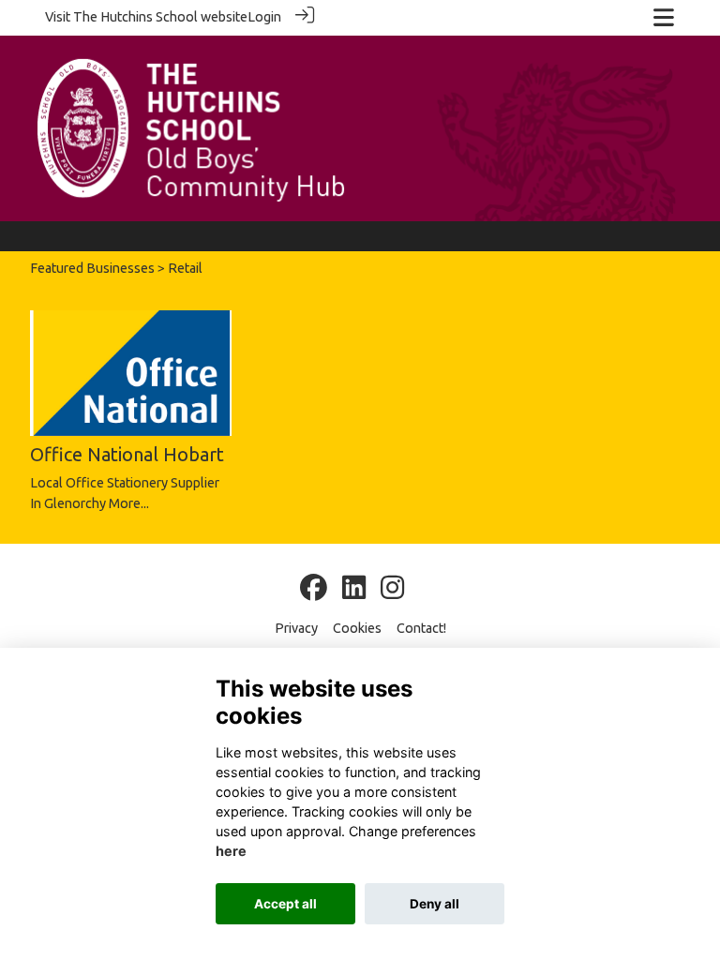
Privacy (296, 628)
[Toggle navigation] (663, 17)
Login (264, 16)
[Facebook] (313, 589)
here (231, 851)
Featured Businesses (92, 268)
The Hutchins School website (160, 16)
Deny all (434, 903)
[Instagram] (392, 589)
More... (129, 503)
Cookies (357, 628)
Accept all (285, 903)
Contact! (421, 628)
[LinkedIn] (354, 589)
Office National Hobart (127, 454)
